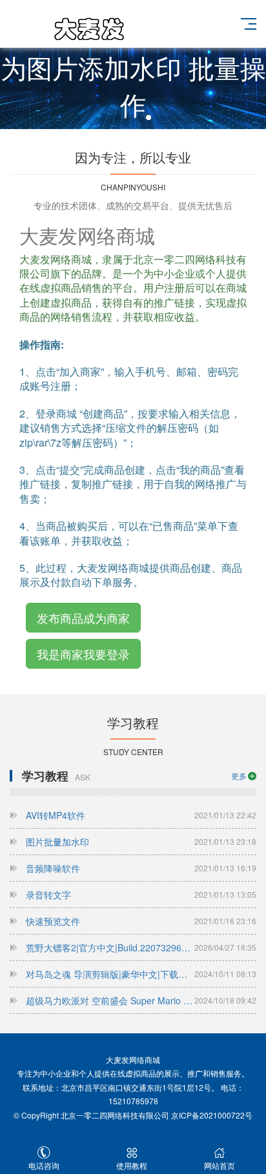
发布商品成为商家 (83, 617)
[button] (117, 117)
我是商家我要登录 (83, 653)
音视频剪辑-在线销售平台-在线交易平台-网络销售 (88, 33)
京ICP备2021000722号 (211, 1114)
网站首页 (219, 1165)
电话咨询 (43, 1165)
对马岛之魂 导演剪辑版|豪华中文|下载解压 (141, 973)
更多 (239, 775)
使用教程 (131, 1165)
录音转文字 (141, 894)
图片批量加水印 (141, 841)
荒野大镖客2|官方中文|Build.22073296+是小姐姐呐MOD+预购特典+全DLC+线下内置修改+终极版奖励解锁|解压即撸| (141, 947)
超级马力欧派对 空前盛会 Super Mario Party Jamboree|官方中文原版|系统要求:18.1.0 (141, 1000)
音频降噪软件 (141, 868)
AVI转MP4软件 (141, 815)
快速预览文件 (141, 921)
